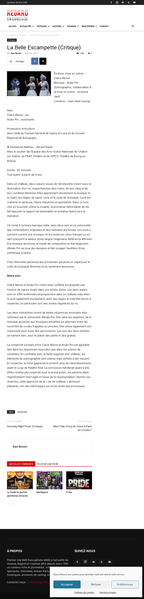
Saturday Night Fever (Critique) (25, 426)
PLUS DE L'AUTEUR (47, 464)
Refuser (96, 584)
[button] (133, 26)
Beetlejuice (42, 492)
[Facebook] (111, 2)
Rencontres (88, 26)
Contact (104, 26)
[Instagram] (117, 2)
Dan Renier (16, 53)
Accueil (13, 26)
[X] (128, 2)
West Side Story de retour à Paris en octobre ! (72, 428)
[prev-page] (9, 503)
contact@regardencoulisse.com (45, 582)
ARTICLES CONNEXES (21, 464)
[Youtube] (134, 2)
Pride (69, 492)
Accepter (67, 584)
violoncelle (22, 412)
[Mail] (122, 2)
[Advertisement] (91, 12)
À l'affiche (12, 488)
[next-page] (15, 503)
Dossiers (71, 26)
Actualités (25, 26)
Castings (57, 26)
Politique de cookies (84, 592)
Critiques (42, 26)
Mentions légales (108, 592)
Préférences (125, 584)
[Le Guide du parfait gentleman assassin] (20, 480)
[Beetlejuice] (49, 480)
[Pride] (79, 480)
